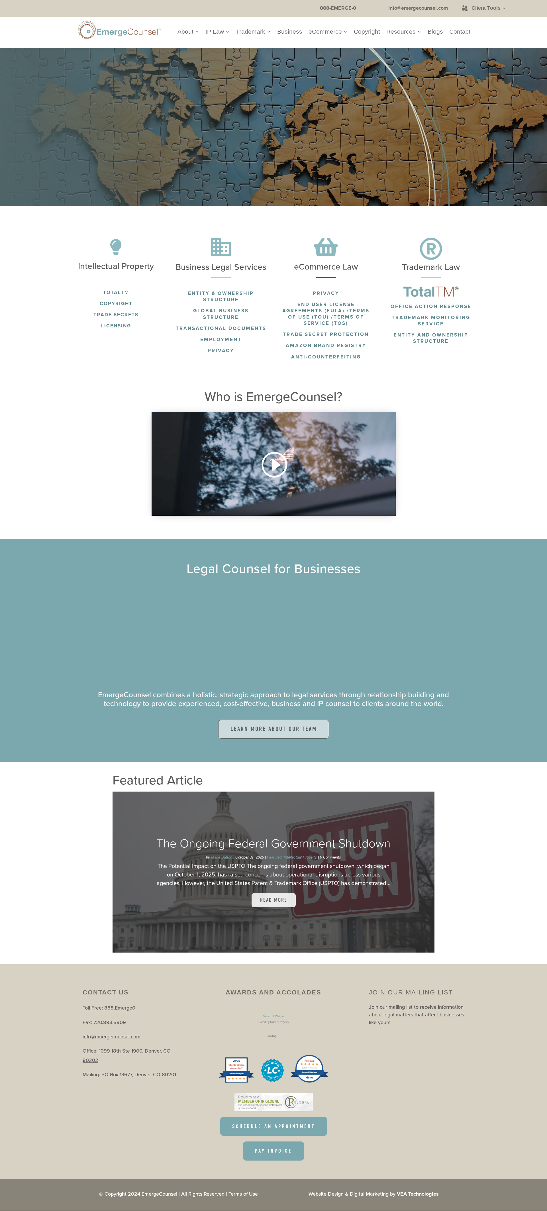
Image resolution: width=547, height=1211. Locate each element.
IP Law (214, 32)
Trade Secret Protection (326, 334)
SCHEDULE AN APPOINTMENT (273, 1126)
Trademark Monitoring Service (431, 320)
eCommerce (325, 32)
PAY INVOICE (273, 1151)
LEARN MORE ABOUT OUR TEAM (273, 729)
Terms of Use (243, 1193)
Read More (273, 900)
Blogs (435, 32)
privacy (221, 350)
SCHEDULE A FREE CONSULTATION (142, 136)
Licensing (116, 325)
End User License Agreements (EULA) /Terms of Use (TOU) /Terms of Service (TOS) (326, 314)
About (185, 32)
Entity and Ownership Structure (431, 337)
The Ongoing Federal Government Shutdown (273, 843)
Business (289, 32)
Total (116, 292)
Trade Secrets (115, 314)
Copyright (367, 32)
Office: (91, 1050)
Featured (274, 857)
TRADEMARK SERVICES (172, 166)
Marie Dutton (221, 857)
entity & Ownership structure (221, 296)
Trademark (250, 32)
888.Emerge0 (119, 1007)
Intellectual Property (300, 857)
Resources (401, 32)
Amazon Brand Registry (326, 345)
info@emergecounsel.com (111, 1036)
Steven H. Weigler (273, 1016)
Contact (459, 32)
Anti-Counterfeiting (326, 356)
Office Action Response (431, 306)
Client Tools (486, 8)
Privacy (326, 293)
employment (221, 339)
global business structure (221, 313)
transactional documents (221, 328)
